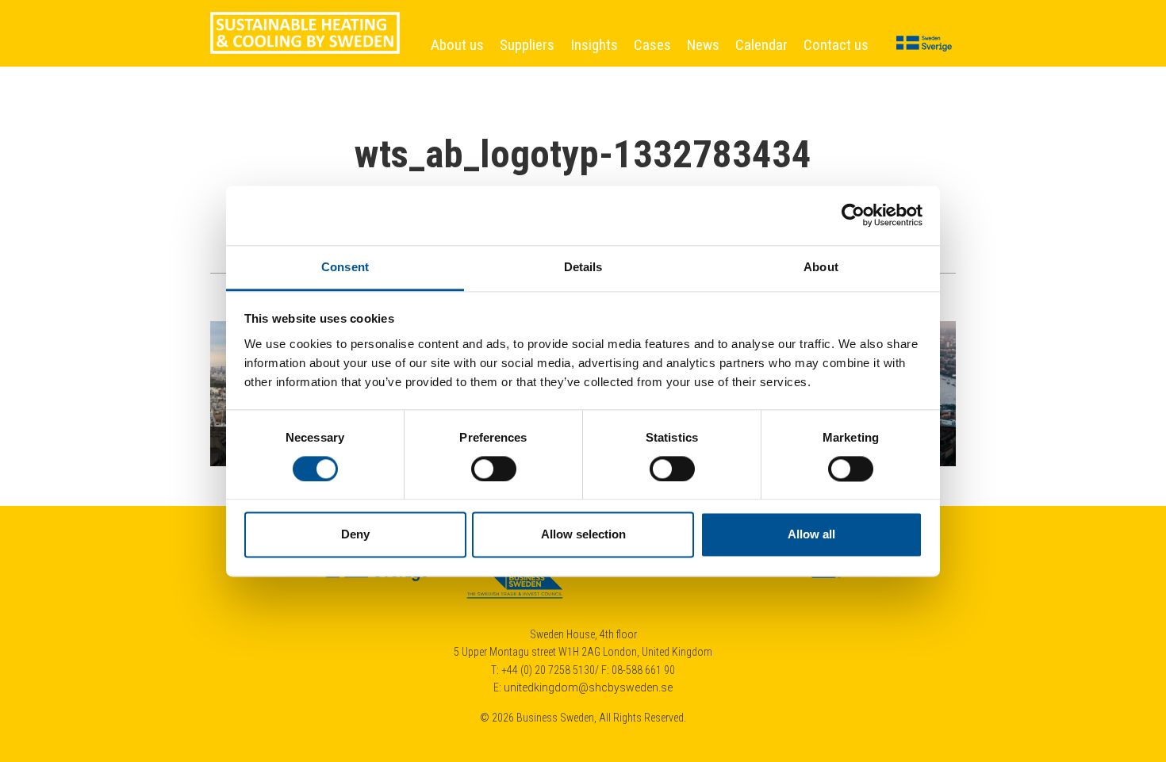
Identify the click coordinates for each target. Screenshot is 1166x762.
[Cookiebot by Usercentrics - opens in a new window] (853, 215)
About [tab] (821, 267)
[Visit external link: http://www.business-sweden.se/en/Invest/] (516, 576)
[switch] (493, 468)
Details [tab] (583, 267)
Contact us (836, 44)
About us (457, 44)
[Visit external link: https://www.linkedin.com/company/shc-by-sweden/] (789, 576)
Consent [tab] (345, 267)
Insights (594, 44)
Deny (355, 535)
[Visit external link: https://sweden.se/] (378, 576)
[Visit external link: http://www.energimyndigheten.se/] (653, 576)
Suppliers (527, 44)
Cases (652, 44)
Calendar (761, 44)
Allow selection (583, 535)
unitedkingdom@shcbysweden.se (588, 687)
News (703, 44)
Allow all (811, 535)
